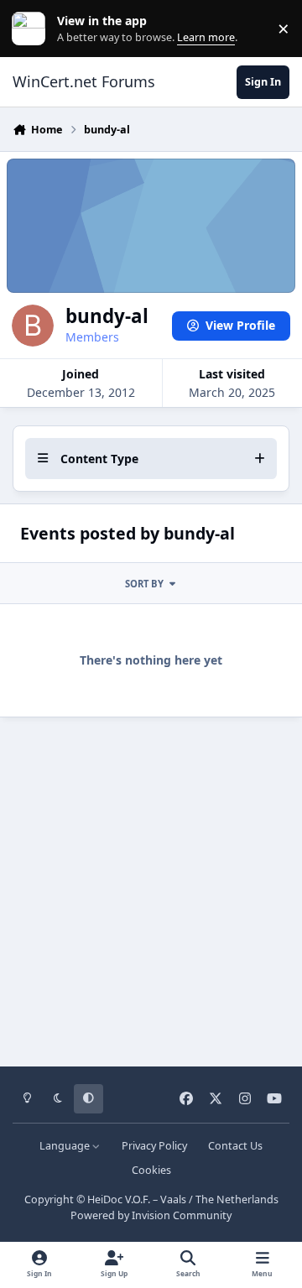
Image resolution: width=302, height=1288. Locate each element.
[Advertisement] (151, 886)
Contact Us (235, 1146)
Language (65, 1146)
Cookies (151, 1170)
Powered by (151, 1215)
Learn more (32, 29)
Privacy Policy (154, 1146)
